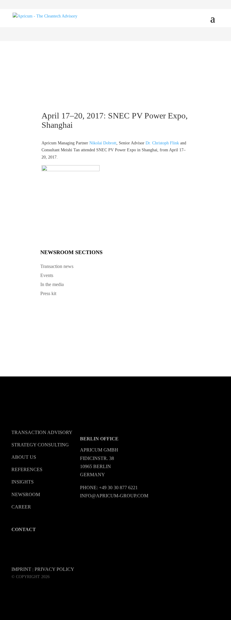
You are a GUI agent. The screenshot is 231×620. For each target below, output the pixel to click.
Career (21, 506)
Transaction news (56, 266)
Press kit (48, 293)
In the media (52, 284)
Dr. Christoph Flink (162, 143)
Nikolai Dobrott (102, 143)
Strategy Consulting (40, 444)
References (26, 469)
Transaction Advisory (41, 432)
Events (46, 275)
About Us (23, 457)
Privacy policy (54, 569)
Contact (23, 529)
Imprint (21, 569)
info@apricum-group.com (114, 495)
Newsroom (25, 494)
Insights (22, 481)
